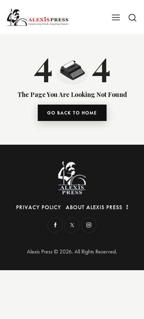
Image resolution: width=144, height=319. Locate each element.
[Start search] (132, 17)
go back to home (72, 113)
